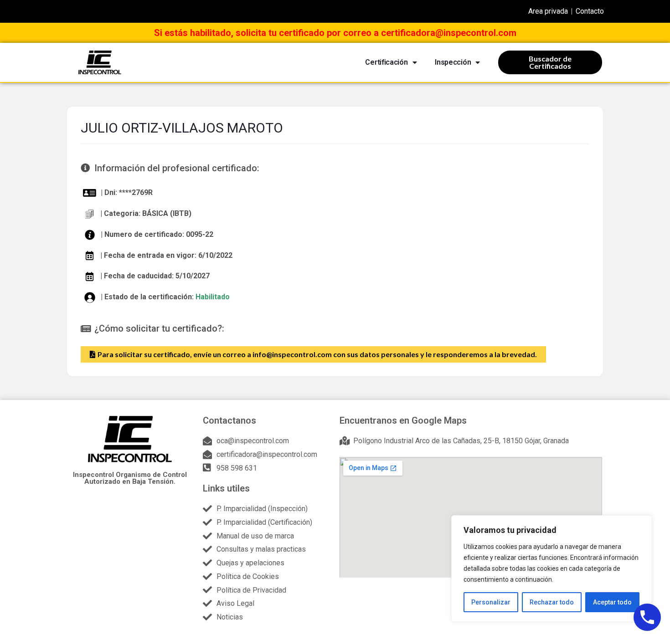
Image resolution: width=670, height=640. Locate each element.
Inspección (453, 62)
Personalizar (490, 602)
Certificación (386, 62)
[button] (313, 354)
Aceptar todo (612, 602)
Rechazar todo (552, 602)
